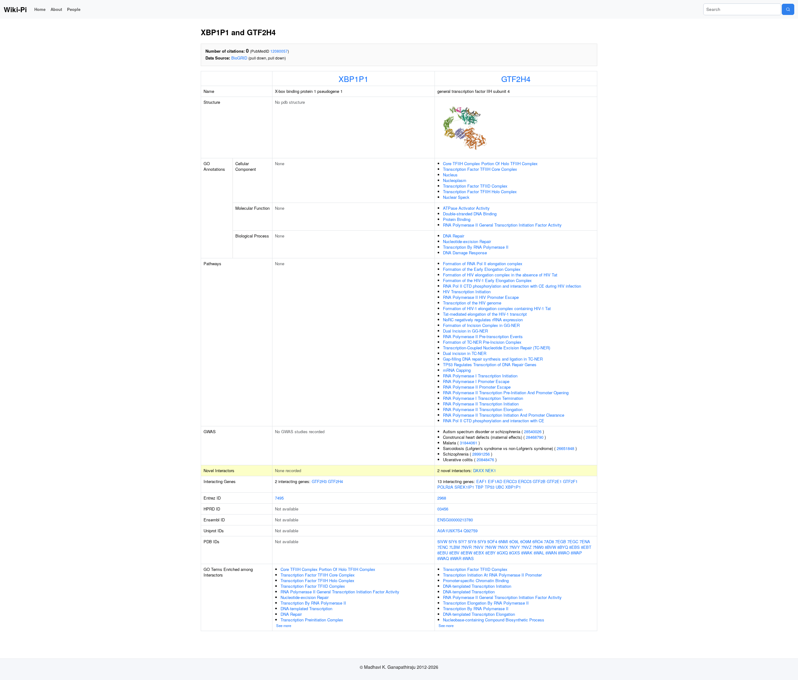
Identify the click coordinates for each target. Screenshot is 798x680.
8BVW (550, 547)
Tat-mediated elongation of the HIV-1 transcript (485, 314)
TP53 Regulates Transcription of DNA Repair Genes (489, 364)
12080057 (279, 51)
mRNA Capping (457, 370)
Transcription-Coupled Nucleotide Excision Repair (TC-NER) (496, 348)
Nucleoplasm (454, 180)
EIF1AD (495, 481)
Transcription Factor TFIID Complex (475, 186)
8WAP (576, 553)
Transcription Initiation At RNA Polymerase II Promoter (492, 575)
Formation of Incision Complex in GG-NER (481, 325)
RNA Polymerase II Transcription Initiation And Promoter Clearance (503, 415)
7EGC (572, 541)
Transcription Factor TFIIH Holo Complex (480, 191)
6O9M (525, 541)
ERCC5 (524, 481)
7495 (279, 498)
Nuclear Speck (456, 197)
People (73, 9)
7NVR (466, 547)
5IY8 (472, 541)
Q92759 (471, 531)
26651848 (565, 448)
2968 (441, 498)
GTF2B (539, 481)
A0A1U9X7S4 (449, 531)
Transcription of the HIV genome (472, 303)
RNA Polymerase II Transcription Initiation (481, 404)
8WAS (468, 558)
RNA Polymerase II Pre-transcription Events (483, 336)
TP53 (489, 487)
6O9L (514, 541)
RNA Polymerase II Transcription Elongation (482, 409)
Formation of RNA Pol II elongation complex (482, 263)
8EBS (574, 547)
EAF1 (481, 481)
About (56, 9)
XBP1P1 (353, 78)
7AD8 (549, 541)
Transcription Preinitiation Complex (312, 620)
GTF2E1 (554, 481)
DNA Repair (453, 236)
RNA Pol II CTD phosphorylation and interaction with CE (493, 421)
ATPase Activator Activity (466, 208)
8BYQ (562, 547)
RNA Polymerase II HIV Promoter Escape (481, 297)
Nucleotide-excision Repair (467, 241)
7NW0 (538, 547)
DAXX (478, 470)
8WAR (455, 558)
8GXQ (502, 553)
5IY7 (462, 541)
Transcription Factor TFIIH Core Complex (480, 169)
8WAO (564, 553)
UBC (500, 487)
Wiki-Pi (15, 9)
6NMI (503, 541)
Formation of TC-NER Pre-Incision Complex (482, 342)
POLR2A (445, 487)
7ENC (442, 547)
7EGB (560, 541)
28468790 (534, 437)
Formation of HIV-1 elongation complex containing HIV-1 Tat (497, 308)
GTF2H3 (319, 481)
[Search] (788, 9)
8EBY (490, 553)
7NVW (490, 547)
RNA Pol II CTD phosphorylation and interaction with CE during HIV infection (512, 286)
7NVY (514, 547)
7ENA (584, 541)
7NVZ (526, 547)
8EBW (466, 553)
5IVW (442, 541)
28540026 (532, 431)
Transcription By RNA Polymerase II (475, 247)
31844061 (468, 443)
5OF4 (492, 541)
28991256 (481, 454)
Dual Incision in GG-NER (465, 331)
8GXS (514, 553)
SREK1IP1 (464, 487)
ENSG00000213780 (455, 520)
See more (283, 625)
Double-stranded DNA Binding (470, 214)
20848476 (485, 459)
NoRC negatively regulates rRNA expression (483, 320)
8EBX (479, 553)
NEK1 (490, 470)
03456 (442, 509)
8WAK (526, 553)
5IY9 (482, 541)
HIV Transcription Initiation (467, 292)
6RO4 (537, 541)
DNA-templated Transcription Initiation (477, 586)
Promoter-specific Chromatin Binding (476, 580)
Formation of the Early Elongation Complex (482, 269)
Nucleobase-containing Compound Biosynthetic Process (493, 620)
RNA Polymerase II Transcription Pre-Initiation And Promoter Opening (506, 392)
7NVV (478, 547)
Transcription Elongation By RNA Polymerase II (486, 603)
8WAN (551, 553)
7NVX (503, 547)
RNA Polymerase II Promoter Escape (477, 387)
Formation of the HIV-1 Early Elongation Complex (487, 280)
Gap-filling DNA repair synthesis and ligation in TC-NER (493, 359)
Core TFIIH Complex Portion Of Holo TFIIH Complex (490, 163)
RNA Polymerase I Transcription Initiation (480, 376)
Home (40, 9)
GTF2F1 (570, 481)
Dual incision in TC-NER (464, 353)
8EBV (454, 553)
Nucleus (450, 175)
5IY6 (453, 541)
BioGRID (239, 58)
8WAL (539, 553)
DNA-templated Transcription (306, 608)
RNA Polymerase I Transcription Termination (483, 398)
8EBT (586, 547)
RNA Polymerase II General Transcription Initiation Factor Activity (502, 225)
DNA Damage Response (465, 253)
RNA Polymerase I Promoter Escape (476, 381)
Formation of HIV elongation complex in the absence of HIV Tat (500, 275)
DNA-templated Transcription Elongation (479, 614)
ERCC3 (510, 481)
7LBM (454, 547)
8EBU (442, 553)
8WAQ (443, 558)
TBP (479, 487)
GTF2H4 (516, 78)
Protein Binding (456, 219)
